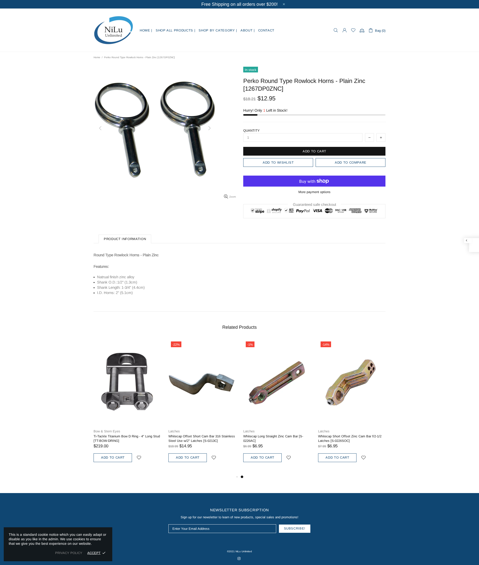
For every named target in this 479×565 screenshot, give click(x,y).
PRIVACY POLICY (68, 553)
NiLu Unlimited (113, 30)
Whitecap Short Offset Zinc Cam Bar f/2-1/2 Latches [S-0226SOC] (349, 438)
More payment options (314, 192)
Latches (174, 431)
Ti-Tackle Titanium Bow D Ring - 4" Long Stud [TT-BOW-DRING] (127, 438)
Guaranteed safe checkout (314, 204)
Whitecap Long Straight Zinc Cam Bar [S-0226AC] (273, 438)
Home (97, 57)
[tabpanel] (277, 406)
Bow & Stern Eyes (107, 431)
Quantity (251, 130)
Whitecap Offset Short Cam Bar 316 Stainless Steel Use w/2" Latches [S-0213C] (201, 438)
